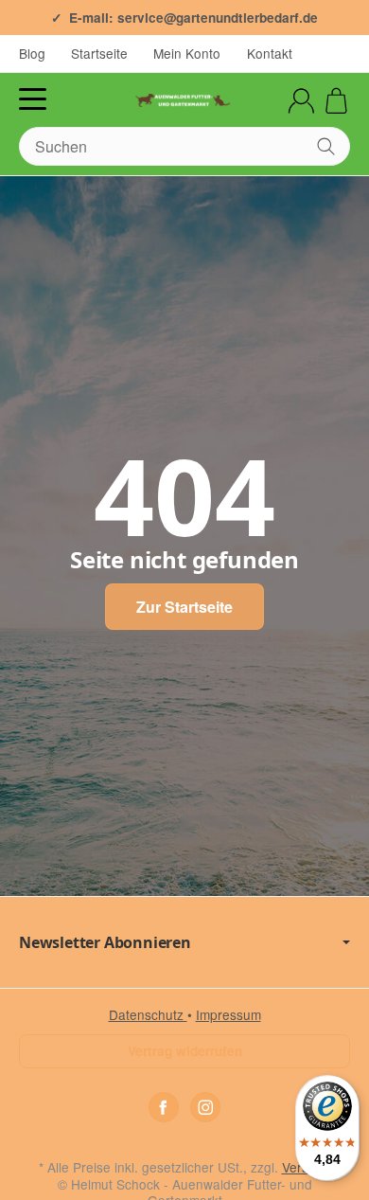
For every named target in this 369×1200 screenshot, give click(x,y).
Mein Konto (186, 53)
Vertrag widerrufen (185, 1051)
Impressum (228, 1014)
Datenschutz (148, 1014)
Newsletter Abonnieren (105, 942)
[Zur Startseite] (184, 100)
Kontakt (269, 53)
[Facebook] (164, 1107)
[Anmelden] (301, 101)
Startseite (99, 53)
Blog (32, 53)
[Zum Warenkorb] (336, 101)
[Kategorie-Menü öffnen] (32, 99)
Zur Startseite (184, 607)
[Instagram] (205, 1107)
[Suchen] (326, 146)
